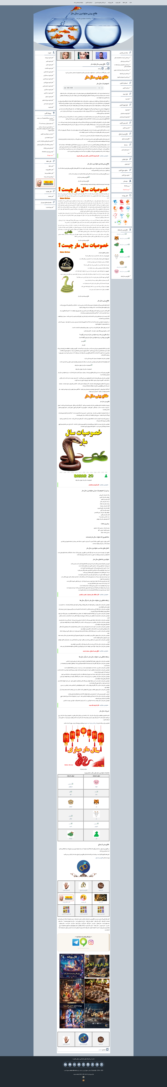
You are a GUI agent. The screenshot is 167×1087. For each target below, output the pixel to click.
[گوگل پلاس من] (74, 1065)
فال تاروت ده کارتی (48, 93)
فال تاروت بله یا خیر (48, 103)
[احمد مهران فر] (101, 56)
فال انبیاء (127, 99)
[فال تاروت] (97, 966)
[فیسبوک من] (92, 1065)
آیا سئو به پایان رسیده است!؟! (46, 123)
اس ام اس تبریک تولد (124, 73)
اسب (70, 826)
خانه (131, 2)
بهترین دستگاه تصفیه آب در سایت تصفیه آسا (45, 119)
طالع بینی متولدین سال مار (84, 13)
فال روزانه (110, 2)
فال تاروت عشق (49, 96)
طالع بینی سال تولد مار (98, 64)
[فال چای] (97, 1016)
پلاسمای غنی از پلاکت (48, 148)
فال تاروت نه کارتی (48, 89)
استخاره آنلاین (89, 2)
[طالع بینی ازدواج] (83, 867)
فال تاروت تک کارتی (48, 72)
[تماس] (83, 1065)
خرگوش (71, 786)
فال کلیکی (127, 164)
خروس (96, 826)
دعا (128, 153)
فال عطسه (50, 196)
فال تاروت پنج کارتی (48, 82)
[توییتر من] (79, 1065)
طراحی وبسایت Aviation (47, 151)
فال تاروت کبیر (49, 61)
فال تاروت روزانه (49, 57)
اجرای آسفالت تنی (49, 137)
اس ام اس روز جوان (125, 61)
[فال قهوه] (97, 991)
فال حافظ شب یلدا (49, 173)
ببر (96, 806)
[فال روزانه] (71, 966)
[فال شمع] (71, 991)
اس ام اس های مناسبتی (100, 2)
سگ (96, 794)
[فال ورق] (71, 1016)
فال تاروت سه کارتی (48, 75)
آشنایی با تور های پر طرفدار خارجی (45, 141)
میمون (70, 806)
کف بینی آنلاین (126, 128)
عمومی (100, 1049)
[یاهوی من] (101, 1065)
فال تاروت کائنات (49, 68)
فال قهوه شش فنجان (124, 117)
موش (70, 818)
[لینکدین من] (65, 1065)
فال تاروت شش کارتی (48, 86)
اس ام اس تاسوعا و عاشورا (123, 77)
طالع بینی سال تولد (125, 276)
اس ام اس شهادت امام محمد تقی (121, 57)
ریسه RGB (126, 186)
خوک (96, 786)
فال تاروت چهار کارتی (48, 79)
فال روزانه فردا (49, 207)
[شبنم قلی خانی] (65, 56)
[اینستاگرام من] (88, 1065)
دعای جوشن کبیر (125, 149)
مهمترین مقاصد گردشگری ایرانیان (45, 144)
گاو (70, 794)
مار (96, 838)
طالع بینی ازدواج (125, 139)
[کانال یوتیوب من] (70, 1065)
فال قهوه (127, 110)
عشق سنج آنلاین (125, 175)
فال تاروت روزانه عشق (47, 100)
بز (96, 818)
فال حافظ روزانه (49, 169)
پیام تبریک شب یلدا (48, 176)
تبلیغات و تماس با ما (78, 2)
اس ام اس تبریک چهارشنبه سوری (121, 70)
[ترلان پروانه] (83, 56)
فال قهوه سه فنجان (125, 113)
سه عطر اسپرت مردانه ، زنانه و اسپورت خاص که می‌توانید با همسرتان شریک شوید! (45, 129)
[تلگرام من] (97, 1065)
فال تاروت (118, 2)
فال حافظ (125, 2)
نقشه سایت (76, 1074)
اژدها (70, 838)
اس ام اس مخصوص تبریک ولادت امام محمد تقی (122, 65)
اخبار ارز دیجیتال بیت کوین (47, 134)
